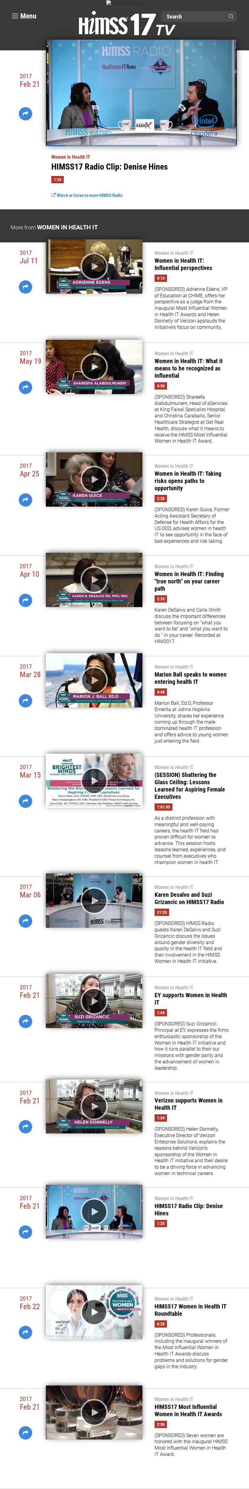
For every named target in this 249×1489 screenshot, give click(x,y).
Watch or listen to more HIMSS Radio (89, 195)
